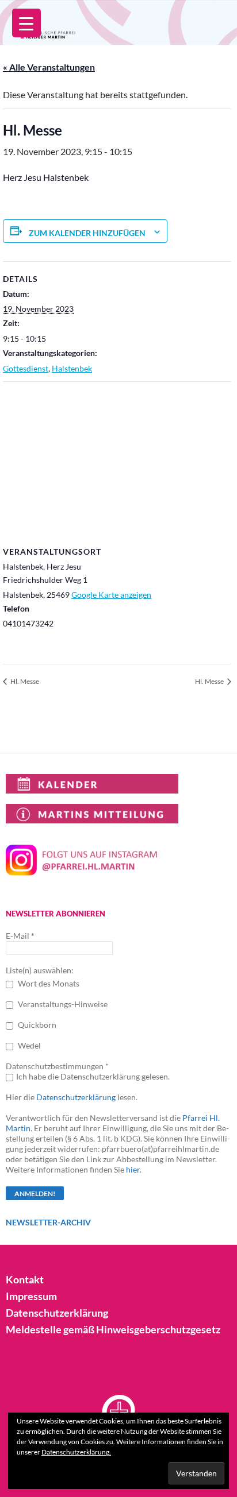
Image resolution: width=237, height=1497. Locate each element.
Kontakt (25, 1279)
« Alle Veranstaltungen (49, 66)
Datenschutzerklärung (76, 1097)
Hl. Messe (24, 681)
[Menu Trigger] (26, 23)
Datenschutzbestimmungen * (57, 1066)
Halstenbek (72, 368)
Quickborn (36, 1025)
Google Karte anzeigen (111, 594)
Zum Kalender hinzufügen (87, 233)
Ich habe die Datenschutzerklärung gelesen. (93, 1076)
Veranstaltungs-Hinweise (62, 1004)
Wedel (28, 1045)
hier (133, 1169)
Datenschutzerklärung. (76, 1452)
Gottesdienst (25, 368)
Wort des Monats (47, 983)
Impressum (31, 1296)
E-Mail (20, 936)
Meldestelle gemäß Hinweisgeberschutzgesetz (113, 1329)
